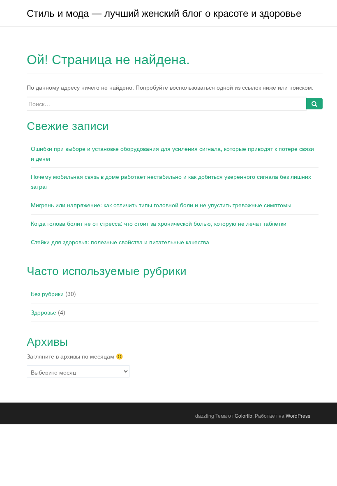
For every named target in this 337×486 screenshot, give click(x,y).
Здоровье (43, 312)
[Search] (314, 103)
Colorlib (243, 415)
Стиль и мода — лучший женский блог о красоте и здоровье (164, 12)
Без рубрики (47, 293)
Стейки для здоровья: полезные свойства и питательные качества (120, 242)
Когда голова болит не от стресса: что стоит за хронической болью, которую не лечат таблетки (158, 223)
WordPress (298, 415)
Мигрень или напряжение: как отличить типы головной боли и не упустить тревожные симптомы (161, 205)
